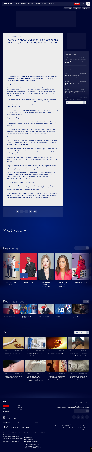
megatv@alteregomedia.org (29, 442)
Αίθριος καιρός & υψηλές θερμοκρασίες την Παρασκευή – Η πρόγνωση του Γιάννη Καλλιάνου (75, 61)
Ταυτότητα (86, 424)
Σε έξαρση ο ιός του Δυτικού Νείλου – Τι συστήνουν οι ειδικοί (13, 377)
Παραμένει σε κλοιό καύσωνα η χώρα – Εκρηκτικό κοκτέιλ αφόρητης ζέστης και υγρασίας (56, 378)
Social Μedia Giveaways (83, 427)
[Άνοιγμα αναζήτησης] (83, 4)
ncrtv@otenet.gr (27, 448)
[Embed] (35, 211)
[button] (88, 4)
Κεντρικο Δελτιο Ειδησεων (46, 284)
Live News (28, 283)
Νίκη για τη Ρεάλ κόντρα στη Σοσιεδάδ (74, 69)
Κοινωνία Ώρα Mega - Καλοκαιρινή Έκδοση (27, 315)
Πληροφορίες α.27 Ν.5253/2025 (62, 425)
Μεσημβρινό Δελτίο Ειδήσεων (11, 315)
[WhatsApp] (26, 211)
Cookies (80, 424)
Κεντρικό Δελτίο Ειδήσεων (45, 315)
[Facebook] (17, 211)
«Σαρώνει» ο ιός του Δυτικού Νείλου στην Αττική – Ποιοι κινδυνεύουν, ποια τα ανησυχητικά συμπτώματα (78, 378)
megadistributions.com (84, 429)
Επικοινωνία (74, 425)
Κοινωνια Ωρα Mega (11, 283)
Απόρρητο (91, 449)
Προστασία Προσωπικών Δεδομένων (58, 424)
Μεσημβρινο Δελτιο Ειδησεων (63, 284)
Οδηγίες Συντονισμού (84, 425)
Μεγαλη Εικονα (80, 283)
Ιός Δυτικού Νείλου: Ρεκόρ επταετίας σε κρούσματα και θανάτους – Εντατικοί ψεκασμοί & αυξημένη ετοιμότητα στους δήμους (35, 378)
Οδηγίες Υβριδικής (63, 427)
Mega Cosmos (72, 427)
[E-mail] (31, 211)
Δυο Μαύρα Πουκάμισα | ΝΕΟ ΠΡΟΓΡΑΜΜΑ (80, 315)
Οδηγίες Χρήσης (72, 424)
